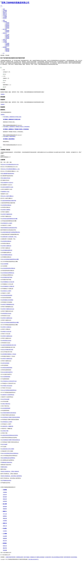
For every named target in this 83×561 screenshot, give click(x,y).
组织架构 (7, 25)
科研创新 (7, 27)
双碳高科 (7, 31)
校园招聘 (7, 44)
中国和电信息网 (19, 557)
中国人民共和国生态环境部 (57, 557)
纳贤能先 (7, 35)
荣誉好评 (7, 26)
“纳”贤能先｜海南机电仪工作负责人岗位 (11, 119)
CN (1, 5)
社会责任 (5, 15)
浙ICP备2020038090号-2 (33, 559)
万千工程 (7, 34)
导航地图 (7, 51)
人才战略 (5, 16)
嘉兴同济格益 (74, 557)
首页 (4, 9)
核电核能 (7, 30)
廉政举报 (7, 49)
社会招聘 (7, 43)
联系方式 (7, 48)
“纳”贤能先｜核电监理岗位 (9, 138)
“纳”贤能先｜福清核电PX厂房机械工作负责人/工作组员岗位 (16, 129)
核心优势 (5, 11)
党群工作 (5, 14)
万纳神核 (5, 10)
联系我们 (5, 18)
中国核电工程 (33, 557)
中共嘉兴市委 (48, 557)
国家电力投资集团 (40, 557)
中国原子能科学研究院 (10, 557)
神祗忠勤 (7, 36)
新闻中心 (5, 12)
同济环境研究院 (67, 557)
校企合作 (7, 45)
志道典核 (7, 38)
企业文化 (7, 24)
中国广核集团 (26, 557)
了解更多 (2, 94)
